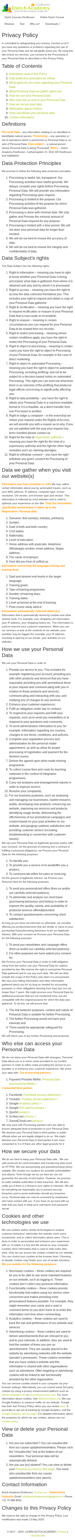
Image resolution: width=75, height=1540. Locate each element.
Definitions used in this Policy (28, 74)
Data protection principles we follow (32, 78)
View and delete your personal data (32, 113)
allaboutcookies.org (49, 1398)
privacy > (25, 1112)
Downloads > (52, 23)
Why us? (35, 23)
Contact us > (41, 1492)
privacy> (37, 1120)
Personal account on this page (35, 1469)
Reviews (9, 23)
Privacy (62, 1531)
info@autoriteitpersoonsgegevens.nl (43, 1496)
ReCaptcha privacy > (32, 1107)
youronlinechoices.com (42, 1394)
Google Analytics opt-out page (19, 1413)
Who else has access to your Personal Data (37, 100)
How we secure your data (25, 104)
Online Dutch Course (52, 17)
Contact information (21, 117)
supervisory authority (48, 437)
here (62, 1406)
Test (22, 23)
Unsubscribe (38, 1535)
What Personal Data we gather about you (35, 91)
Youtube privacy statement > (39, 1099)
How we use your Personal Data (30, 95)
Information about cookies (25, 108)
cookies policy (10, 1421)
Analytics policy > (30, 1103)
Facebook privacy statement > (42, 1094)
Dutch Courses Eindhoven (20, 17)
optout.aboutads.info (13, 1394)
